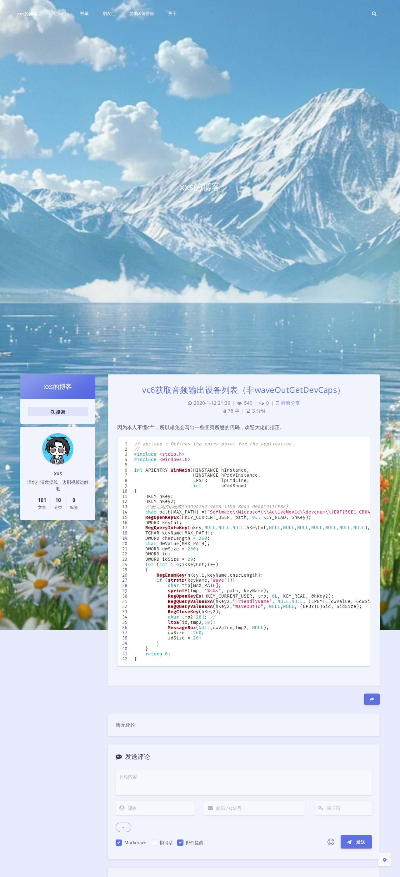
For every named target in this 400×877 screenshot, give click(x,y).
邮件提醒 (194, 842)
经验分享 (290, 403)
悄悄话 (166, 842)
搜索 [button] (60, 411)
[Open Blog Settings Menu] (384, 859)
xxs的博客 (27, 14)
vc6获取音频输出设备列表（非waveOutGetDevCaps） (243, 389)
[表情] (331, 842)
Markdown (135, 842)
